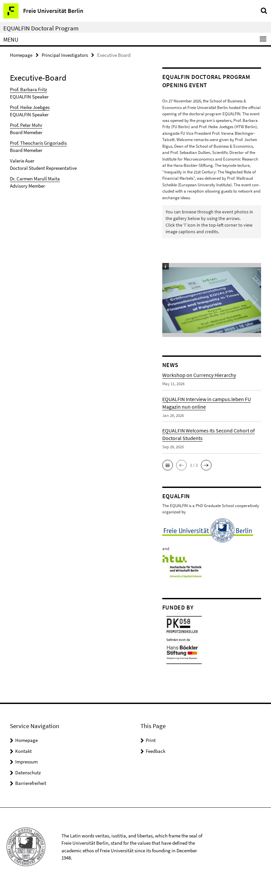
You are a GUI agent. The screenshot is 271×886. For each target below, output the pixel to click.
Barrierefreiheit (30, 783)
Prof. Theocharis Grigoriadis (38, 143)
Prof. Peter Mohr (26, 125)
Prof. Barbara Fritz (28, 89)
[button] (167, 465)
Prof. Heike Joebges (30, 107)
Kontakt (23, 751)
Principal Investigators (65, 55)
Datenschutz (28, 772)
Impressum (26, 761)
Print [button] (151, 740)
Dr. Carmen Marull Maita (35, 178)
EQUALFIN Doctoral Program (41, 28)
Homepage (21, 55)
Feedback (155, 751)
